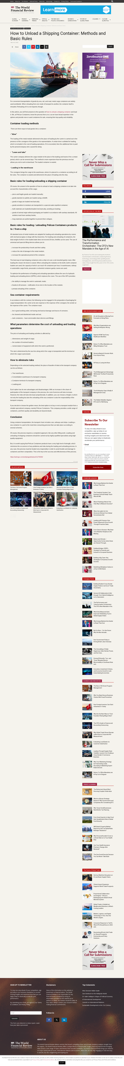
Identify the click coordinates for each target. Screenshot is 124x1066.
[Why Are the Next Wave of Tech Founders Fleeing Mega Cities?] (67, 478)
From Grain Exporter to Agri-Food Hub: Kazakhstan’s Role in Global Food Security (104, 819)
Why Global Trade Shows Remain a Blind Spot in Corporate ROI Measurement (43, 510)
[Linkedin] (38, 47)
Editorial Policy (33, 1)
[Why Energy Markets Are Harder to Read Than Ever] (87, 485)
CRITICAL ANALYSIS (44, 20)
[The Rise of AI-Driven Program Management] (20, 478)
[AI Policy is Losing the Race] (87, 365)
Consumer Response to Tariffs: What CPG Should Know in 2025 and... (103, 925)
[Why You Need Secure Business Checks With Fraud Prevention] (87, 697)
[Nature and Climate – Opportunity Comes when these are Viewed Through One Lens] (87, 541)
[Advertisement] (96, 291)
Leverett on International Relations (93, 1002)
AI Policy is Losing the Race (102, 362)
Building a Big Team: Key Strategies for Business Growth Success (103, 559)
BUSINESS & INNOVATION (72, 20)
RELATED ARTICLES (17, 467)
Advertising (49, 1)
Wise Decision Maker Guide (90, 991)
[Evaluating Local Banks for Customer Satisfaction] (67, 499)
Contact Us (56, 1)
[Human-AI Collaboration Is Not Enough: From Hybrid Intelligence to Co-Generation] (87, 595)
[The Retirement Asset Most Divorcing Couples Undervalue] (87, 791)
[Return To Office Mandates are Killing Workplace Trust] (87, 346)
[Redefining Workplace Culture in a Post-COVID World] (87, 569)
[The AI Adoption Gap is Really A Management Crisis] (87, 393)
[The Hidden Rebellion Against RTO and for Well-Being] (87, 402)
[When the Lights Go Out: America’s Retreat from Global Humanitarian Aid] (87, 513)
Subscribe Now (98, 467)
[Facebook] (24, 47)
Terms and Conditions (76, 1)
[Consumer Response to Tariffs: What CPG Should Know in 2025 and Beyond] (87, 925)
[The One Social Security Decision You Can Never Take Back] (87, 857)
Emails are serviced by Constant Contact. (97, 462)
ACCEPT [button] (62, 1062)
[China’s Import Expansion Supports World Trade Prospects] (87, 886)
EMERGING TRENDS (35, 20)
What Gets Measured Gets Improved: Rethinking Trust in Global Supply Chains (102, 613)
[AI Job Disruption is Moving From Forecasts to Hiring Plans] (87, 318)
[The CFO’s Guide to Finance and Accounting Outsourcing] (20, 499)
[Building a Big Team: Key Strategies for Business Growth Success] (87, 560)
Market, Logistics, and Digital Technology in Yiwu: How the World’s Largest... (102, 915)
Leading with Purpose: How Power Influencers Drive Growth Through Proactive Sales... (103, 522)
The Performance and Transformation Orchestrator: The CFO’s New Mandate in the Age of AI (97, 244)
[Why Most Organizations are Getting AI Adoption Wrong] (87, 327)
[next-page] (14, 516)
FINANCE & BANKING (25, 20)
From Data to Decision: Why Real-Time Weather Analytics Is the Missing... (104, 531)
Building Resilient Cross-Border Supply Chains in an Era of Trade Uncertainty (103, 586)
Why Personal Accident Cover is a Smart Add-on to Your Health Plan (103, 838)
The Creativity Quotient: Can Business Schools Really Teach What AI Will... (103, 494)
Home (11, 1)
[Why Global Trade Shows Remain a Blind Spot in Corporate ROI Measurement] (44, 499)
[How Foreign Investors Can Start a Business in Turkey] (44, 478)
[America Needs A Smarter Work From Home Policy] (87, 355)
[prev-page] (11, 516)
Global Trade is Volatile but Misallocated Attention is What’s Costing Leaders (103, 906)
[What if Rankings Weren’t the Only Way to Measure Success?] (87, 504)
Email (87, 444)
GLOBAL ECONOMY (15, 20)
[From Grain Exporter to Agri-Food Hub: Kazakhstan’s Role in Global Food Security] (87, 819)
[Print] (46, 47)
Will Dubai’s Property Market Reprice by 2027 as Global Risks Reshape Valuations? (103, 828)
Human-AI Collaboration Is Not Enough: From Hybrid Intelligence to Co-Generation (103, 595)
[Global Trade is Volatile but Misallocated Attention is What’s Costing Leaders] (87, 906)
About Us (17, 1)
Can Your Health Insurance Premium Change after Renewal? (102, 847)
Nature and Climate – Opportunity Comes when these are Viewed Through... (103, 541)
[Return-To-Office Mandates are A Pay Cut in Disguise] (87, 383)
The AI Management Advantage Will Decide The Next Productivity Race (103, 374)
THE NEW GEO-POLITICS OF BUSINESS (57, 20)
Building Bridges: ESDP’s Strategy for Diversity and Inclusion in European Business (103, 550)
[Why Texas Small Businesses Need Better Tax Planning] (87, 810)
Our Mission (25, 1)
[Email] (42, 47)
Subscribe (41, 1)
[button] (112, 1)
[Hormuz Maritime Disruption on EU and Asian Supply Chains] (87, 877)
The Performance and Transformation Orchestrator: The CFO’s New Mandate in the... (103, 604)
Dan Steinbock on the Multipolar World (94, 994)
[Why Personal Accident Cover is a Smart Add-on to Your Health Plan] (87, 838)
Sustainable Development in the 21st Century (96, 1005)
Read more (87, 269)
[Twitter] (29, 47)
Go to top (75, 461)
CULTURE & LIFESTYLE (105, 20)
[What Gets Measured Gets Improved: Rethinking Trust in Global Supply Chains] (87, 614)
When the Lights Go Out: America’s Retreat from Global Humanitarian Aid (103, 513)
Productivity (27, 28)
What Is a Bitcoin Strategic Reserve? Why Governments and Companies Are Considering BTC (104, 800)
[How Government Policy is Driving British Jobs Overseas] (87, 642)
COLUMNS (95, 19)
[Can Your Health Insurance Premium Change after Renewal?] (87, 847)
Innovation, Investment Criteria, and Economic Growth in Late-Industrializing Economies (103, 671)
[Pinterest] (33, 47)
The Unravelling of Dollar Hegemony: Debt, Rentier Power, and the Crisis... (103, 651)
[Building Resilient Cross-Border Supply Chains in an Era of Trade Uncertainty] (87, 586)
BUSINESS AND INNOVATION (92, 681)
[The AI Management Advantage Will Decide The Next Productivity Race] (87, 374)
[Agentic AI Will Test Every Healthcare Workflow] (87, 337)
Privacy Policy (64, 1)
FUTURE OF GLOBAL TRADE (84, 20)
